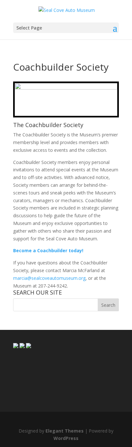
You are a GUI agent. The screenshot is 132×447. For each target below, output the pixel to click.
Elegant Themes (64, 431)
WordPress (66, 438)
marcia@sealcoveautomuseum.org (49, 278)
